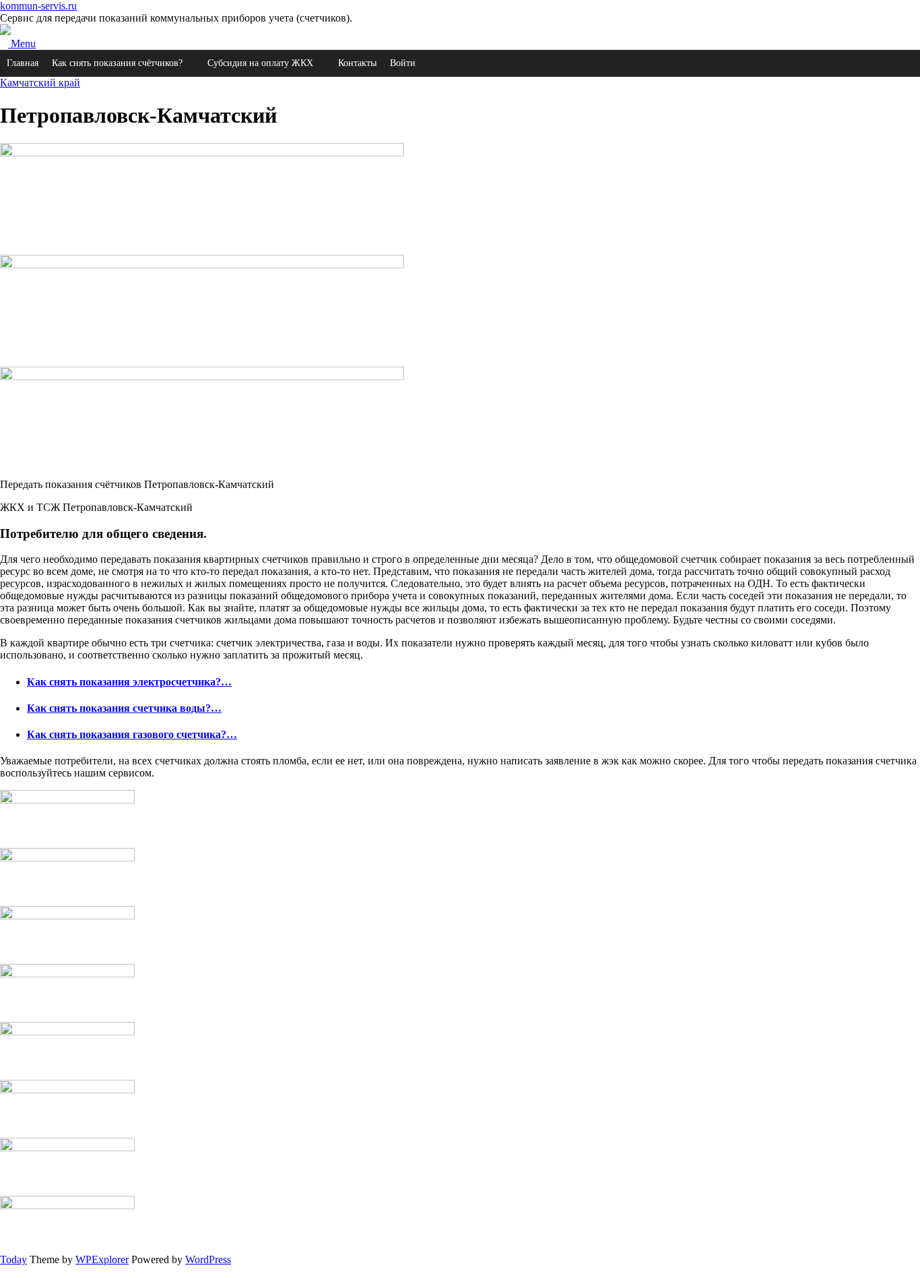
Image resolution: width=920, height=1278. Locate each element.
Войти (403, 63)
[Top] (4, 1271)
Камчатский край (40, 82)
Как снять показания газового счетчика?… (132, 734)
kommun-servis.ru (38, 5)
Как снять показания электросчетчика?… (129, 682)
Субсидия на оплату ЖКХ (260, 63)
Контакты (357, 63)
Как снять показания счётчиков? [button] (117, 63)
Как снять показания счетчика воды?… (124, 708)
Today (13, 1259)
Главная (22, 63)
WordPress (208, 1259)
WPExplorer (102, 1259)
